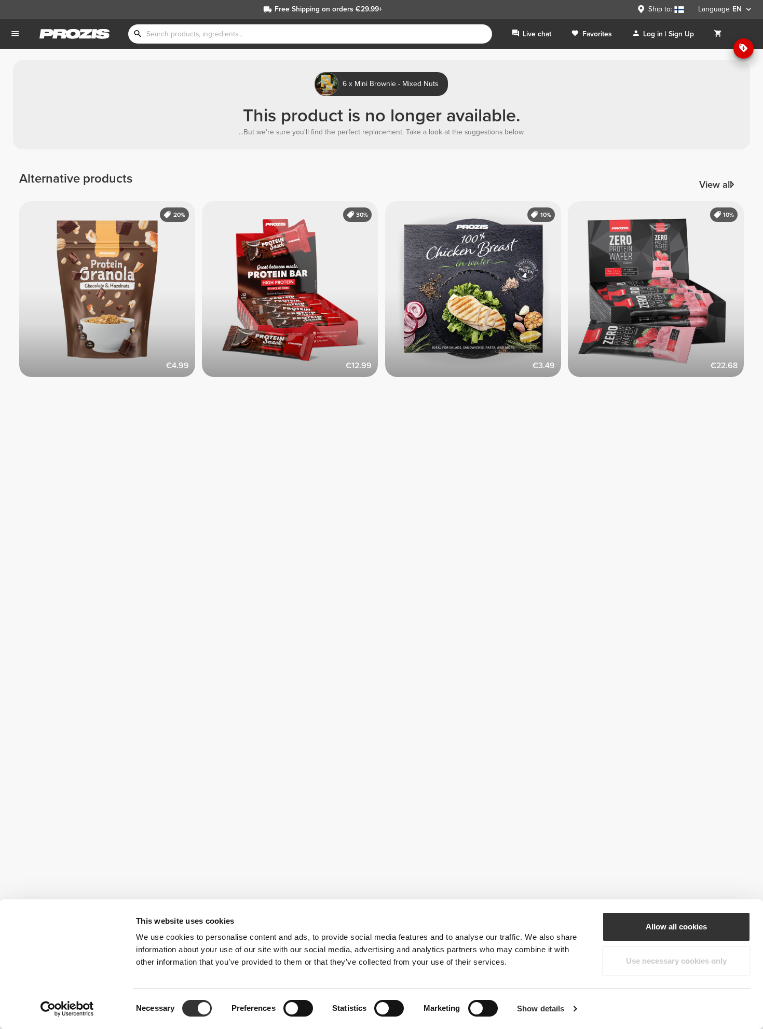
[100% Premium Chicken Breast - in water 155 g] (476, 292)
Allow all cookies (676, 926)
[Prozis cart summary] (718, 34)
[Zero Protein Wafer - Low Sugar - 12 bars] (659, 292)
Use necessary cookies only (676, 960)
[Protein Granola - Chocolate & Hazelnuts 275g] (110, 292)
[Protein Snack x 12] (293, 292)
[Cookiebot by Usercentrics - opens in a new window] (67, 1009)
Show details (540, 1008)
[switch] (298, 1008)
